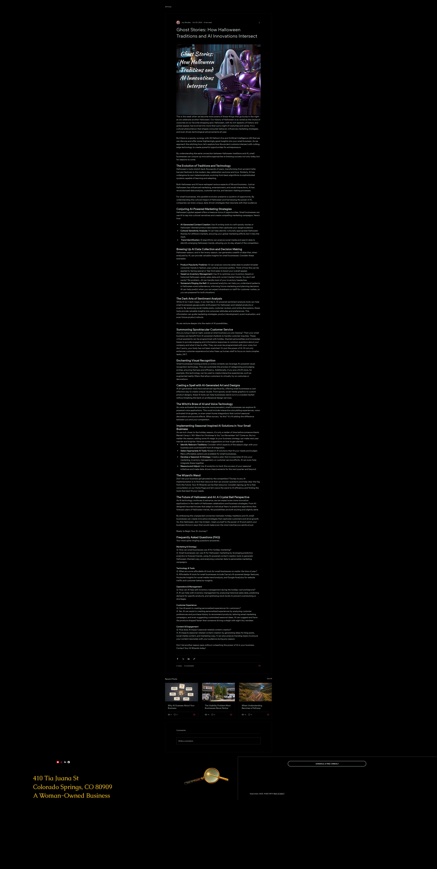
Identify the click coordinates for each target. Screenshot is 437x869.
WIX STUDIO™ (279, 794)
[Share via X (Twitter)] (183, 659)
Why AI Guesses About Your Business (181, 706)
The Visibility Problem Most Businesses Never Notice (218, 706)
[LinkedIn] (65, 762)
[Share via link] (194, 659)
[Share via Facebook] (177, 659)
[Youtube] (58, 762)
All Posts (168, 7)
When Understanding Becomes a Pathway (252, 706)
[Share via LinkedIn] (189, 659)
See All (269, 679)
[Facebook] (69, 762)
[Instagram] (61, 762)
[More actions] (259, 22)
